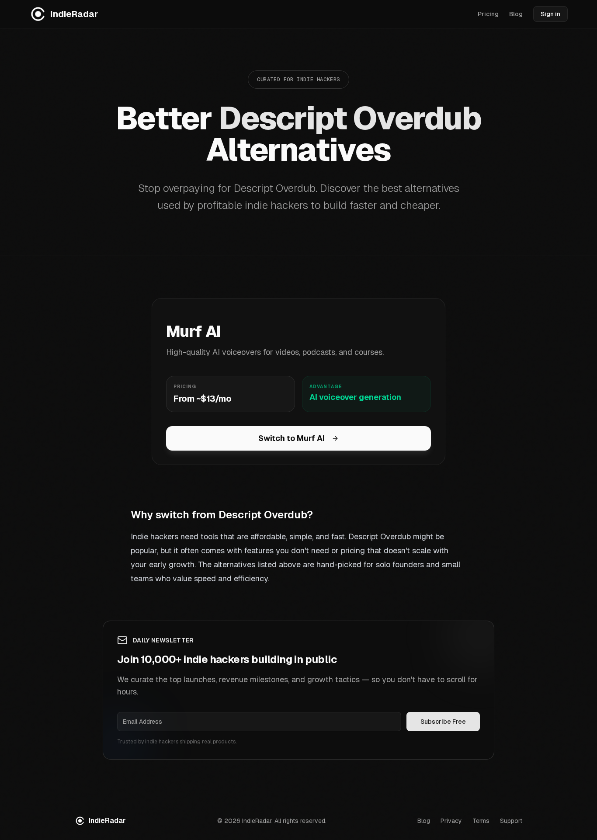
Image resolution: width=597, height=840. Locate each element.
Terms (480, 821)
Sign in (550, 14)
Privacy (451, 821)
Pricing (488, 14)
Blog (516, 14)
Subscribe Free (443, 721)
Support (511, 821)
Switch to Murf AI (291, 438)
